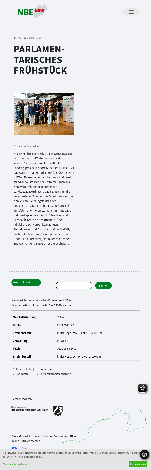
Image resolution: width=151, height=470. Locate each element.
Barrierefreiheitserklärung (55, 374)
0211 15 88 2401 (66, 349)
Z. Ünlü (61, 317)
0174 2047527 (65, 325)
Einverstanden (138, 464)
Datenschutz (24, 369)
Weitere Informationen (15, 464)
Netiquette (22, 374)
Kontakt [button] (26, 282)
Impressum (47, 369)
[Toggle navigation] (131, 11)
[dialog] (75, 459)
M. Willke (62, 341)
